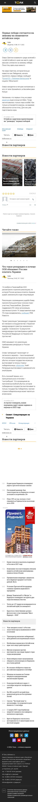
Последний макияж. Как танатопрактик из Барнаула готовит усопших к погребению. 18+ (21, 492)
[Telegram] (5, 50)
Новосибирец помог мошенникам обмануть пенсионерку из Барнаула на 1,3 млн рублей (20, 661)
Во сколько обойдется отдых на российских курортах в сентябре (19, 669)
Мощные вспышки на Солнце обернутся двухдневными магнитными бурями (18, 676)
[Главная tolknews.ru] (19, 2)
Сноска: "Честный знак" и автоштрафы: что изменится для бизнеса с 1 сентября (19, 703)
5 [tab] (24, 261)
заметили (6, 100)
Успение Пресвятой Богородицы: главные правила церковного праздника (19, 588)
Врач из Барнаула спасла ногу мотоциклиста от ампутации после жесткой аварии (20, 721)
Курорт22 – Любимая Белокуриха (16, 79)
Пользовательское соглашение (16, 791)
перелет (29, 129)
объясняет (20, 365)
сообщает (25, 313)
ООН (4, 423)
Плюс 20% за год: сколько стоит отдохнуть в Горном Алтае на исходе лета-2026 (21, 501)
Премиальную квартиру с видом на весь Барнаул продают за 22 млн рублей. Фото (20, 580)
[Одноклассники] (16, 50)
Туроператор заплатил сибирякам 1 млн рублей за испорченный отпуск (21, 637)
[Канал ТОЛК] (30, 135)
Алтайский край (6, 129)
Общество (10, 44)
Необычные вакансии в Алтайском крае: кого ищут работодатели (20, 644)
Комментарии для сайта (26, 223)
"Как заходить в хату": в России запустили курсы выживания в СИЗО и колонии (21, 630)
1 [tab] (11, 261)
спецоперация (23, 423)
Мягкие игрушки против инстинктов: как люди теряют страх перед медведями (21, 652)
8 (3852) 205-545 (10, 777)
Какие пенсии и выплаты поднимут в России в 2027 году (21, 563)
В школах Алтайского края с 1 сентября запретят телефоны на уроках (19, 685)
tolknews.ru (11, 754)
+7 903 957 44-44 (10, 771)
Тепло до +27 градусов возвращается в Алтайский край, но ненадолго (21, 605)
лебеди (20, 129)
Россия (12, 423)
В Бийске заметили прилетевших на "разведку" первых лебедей (18, 120)
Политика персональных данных (17, 790)
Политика (10, 278)
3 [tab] (17, 261)
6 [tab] (27, 261)
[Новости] (18, 135)
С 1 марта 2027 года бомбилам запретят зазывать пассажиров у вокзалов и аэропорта (19, 712)
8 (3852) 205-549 (10, 779)
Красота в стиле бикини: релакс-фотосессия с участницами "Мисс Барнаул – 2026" (20, 613)
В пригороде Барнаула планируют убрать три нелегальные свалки (17, 249)
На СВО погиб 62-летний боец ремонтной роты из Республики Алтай (19, 694)
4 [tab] (21, 261)
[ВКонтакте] (10, 50)
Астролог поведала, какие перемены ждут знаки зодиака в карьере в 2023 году (18, 405)
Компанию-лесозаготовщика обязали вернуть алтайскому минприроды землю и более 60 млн (21, 571)
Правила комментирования (15, 793)
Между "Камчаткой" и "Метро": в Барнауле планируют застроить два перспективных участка (20, 597)
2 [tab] (14, 261)
